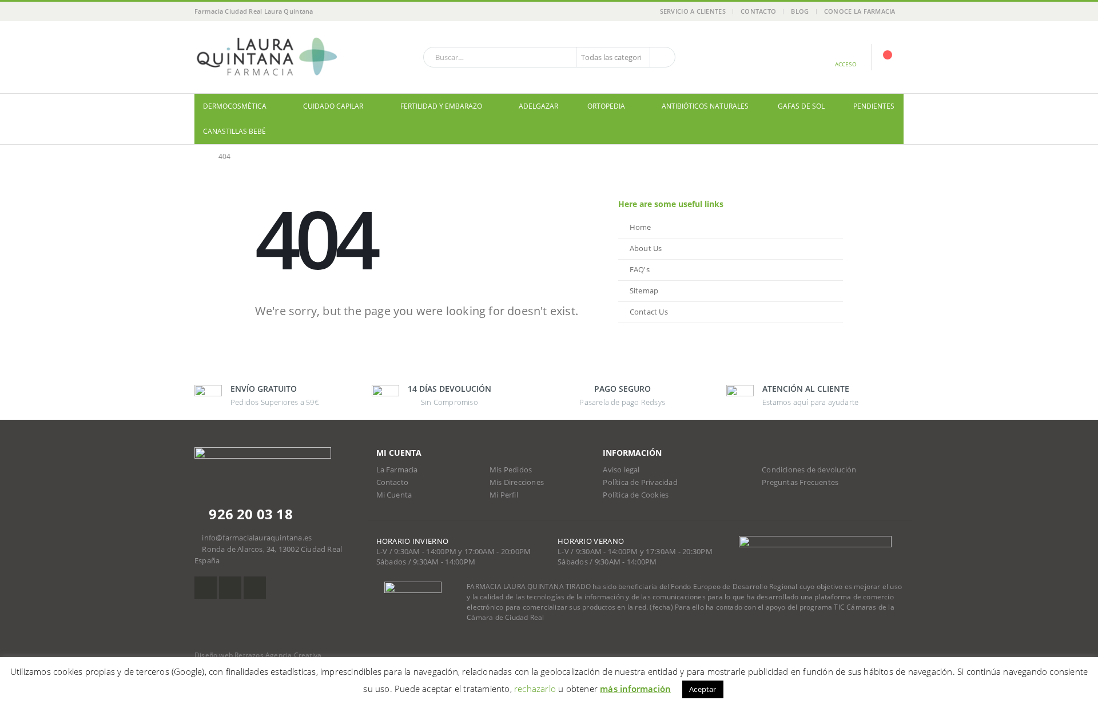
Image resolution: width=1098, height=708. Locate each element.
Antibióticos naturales (705, 106)
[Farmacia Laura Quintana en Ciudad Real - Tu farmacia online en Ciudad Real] (265, 57)
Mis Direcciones (517, 482)
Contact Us (649, 312)
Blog (800, 11)
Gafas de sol (801, 106)
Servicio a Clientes (693, 11)
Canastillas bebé (234, 131)
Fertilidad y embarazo (441, 106)
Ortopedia (606, 106)
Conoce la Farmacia (860, 11)
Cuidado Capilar (333, 106)
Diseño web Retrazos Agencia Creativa (257, 655)
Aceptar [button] (702, 689)
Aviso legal (621, 470)
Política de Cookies (636, 495)
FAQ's (640, 270)
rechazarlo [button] (535, 688)
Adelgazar (538, 106)
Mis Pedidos (511, 470)
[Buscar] (662, 57)
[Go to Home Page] (198, 156)
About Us (646, 248)
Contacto (758, 11)
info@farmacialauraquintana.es (257, 538)
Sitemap (644, 291)
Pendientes (873, 106)
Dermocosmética (234, 106)
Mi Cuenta (394, 495)
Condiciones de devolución (809, 470)
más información (635, 688)
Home (640, 227)
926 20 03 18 (249, 513)
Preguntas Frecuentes (800, 482)
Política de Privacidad (640, 482)
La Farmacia (397, 470)
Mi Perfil (504, 495)
